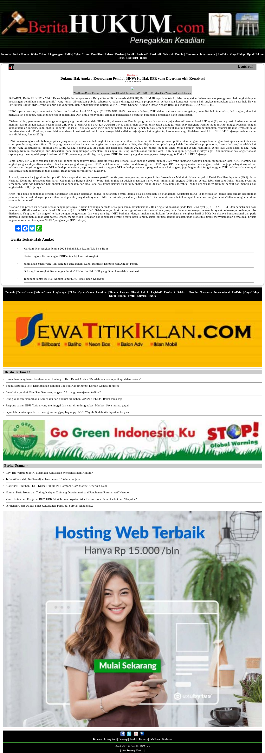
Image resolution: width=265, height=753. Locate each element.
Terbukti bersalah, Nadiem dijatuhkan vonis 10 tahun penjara (43, 479)
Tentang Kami (110, 739)
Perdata (120, 54)
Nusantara (192, 54)
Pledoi (135, 292)
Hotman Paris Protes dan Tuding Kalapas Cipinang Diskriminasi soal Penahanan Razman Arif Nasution (68, 492)
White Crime (38, 54)
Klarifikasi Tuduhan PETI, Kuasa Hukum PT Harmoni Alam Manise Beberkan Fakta (56, 485)
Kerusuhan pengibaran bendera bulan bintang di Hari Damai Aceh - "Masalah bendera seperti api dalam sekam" (73, 379)
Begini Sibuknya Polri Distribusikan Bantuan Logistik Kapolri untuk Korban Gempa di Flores (62, 385)
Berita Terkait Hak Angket (32, 239)
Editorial (132, 57)
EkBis (68, 54)
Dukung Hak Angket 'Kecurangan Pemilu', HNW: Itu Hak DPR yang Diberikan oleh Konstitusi (81, 271)
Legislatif (142, 54)
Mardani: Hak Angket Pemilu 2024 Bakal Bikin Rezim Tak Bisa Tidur (66, 248)
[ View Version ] (132, 750)
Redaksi (133, 739)
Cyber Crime (81, 54)
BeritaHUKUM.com (140, 746)
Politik (131, 54)
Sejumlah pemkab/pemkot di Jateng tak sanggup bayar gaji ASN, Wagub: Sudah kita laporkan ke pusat (68, 412)
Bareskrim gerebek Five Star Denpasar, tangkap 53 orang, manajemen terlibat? (53, 392)
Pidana (109, 54)
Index (143, 57)
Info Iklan (155, 739)
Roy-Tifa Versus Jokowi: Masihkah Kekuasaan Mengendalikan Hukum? (49, 472)
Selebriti (168, 54)
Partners (143, 739)
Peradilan (97, 54)
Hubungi (123, 739)
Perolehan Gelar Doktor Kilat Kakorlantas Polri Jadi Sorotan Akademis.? (49, 505)
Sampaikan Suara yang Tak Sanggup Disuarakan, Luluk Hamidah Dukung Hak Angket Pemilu (81, 263)
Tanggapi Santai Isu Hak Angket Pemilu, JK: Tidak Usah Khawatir (64, 278)
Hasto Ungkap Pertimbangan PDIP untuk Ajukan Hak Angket (61, 256)
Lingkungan (55, 54)
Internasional (208, 54)
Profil (122, 57)
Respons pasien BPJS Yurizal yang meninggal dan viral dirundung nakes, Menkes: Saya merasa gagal (67, 405)
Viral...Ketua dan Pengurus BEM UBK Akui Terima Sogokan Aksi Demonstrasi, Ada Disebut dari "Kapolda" (71, 499)
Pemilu (179, 54)
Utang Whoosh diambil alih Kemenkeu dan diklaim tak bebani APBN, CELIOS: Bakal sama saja (64, 398)
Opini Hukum (255, 54)
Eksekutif (155, 54)
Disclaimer (167, 739)
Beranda (6, 54)
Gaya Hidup (237, 54)
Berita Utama (21, 54)
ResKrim (223, 54)
